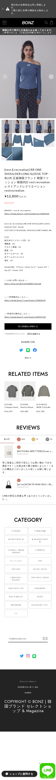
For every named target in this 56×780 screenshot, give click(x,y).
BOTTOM (16, 569)
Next (51, 76)
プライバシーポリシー (28, 681)
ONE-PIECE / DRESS (40, 577)
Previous (4, 76)
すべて (7, 439)
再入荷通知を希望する (28, 326)
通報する (28, 358)
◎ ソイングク (16, 561)
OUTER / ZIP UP (40, 569)
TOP (40, 561)
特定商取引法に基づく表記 (28, 687)
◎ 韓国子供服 (40, 531)
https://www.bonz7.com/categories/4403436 (27, 214)
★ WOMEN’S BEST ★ (40, 540)
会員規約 (28, 692)
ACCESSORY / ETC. (39, 605)
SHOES (40, 597)
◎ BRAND (16, 531)
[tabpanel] (28, 76)
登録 (45, 638)
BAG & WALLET (16, 597)
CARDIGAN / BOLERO (16, 578)
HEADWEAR (40, 588)
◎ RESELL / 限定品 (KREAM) (16, 551)
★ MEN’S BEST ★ (16, 539)
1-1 (15, 613)
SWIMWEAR (16, 605)
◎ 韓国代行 (40, 550)
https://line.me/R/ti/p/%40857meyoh (23, 284)
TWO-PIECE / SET (16, 588)
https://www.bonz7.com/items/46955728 (25, 317)
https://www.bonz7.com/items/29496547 (25, 300)
